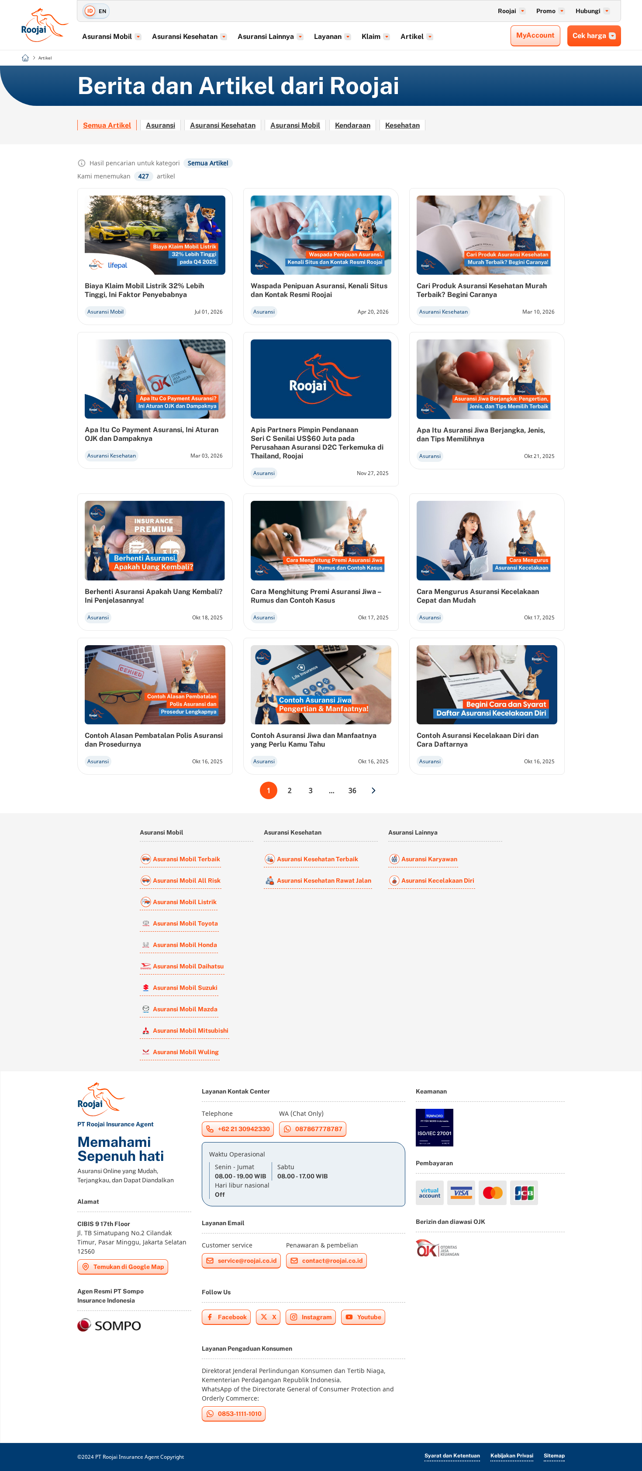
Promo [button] (546, 10)
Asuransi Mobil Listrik (185, 901)
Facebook (232, 1317)
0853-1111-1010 (240, 1413)
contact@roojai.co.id (332, 1260)
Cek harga (589, 35)
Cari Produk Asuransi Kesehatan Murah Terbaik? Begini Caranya (482, 290)
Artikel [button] (412, 36)
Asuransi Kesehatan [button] (184, 36)
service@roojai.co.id (247, 1260)
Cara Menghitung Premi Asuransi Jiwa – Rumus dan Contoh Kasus (316, 595)
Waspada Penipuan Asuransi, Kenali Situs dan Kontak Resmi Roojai (319, 290)
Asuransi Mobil (295, 125)
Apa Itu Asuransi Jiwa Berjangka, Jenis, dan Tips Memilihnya (481, 434)
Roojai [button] (507, 10)
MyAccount (535, 35)
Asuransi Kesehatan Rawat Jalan (324, 880)
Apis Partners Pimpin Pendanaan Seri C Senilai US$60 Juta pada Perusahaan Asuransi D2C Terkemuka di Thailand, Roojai (317, 443)
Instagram (317, 1317)
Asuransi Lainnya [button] (266, 36)
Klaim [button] (371, 36)
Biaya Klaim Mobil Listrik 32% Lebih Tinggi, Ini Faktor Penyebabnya (144, 290)
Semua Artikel (107, 125)
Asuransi (160, 125)
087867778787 (318, 1128)
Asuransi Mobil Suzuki (185, 987)
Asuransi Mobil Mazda (185, 1009)
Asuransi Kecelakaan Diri (437, 880)
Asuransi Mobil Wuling (186, 1051)
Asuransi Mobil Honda (185, 944)
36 (352, 790)
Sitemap (554, 1456)
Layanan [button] (328, 36)
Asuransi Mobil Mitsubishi (190, 1030)
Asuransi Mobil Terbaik (186, 859)
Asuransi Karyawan (429, 859)
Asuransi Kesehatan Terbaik (317, 859)
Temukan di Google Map (128, 1266)
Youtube (369, 1317)
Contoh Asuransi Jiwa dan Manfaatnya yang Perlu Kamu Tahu (313, 739)
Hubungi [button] (588, 10)
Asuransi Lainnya (413, 832)
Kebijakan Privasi (511, 1456)
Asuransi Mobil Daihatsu (188, 966)
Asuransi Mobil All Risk (187, 880)
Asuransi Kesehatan (222, 125)
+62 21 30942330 (244, 1128)
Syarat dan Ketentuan (452, 1456)
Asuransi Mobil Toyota (185, 923)
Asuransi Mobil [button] (107, 36)
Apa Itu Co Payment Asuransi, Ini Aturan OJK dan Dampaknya (151, 434)
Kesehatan (402, 125)
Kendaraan (352, 125)
